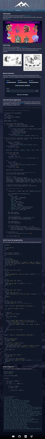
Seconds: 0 (31, 80)
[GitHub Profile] (20, 437)
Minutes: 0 (20, 80)
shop (9, 18)
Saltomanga (28, 15)
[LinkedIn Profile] (26, 437)
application (21, 103)
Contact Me (33, 10)
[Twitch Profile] (32, 437)
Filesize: (7, 88)
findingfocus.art (23, 47)
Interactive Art (11, 10)
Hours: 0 (8, 80)
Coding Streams (26, 10)
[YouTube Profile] (14, 437)
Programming (18, 10)
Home (4, 10)
